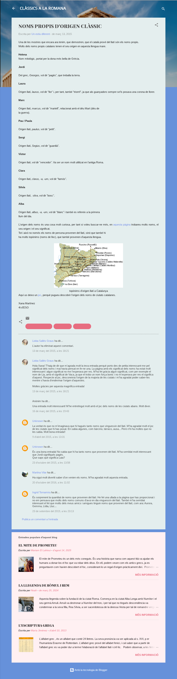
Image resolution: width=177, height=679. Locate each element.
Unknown (37, 420)
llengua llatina (62, 326)
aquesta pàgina (122, 224)
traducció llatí (82, 326)
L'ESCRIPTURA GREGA (36, 625)
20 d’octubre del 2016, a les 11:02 (51, 482)
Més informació (147, 574)
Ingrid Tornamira (41, 492)
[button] (156, 25)
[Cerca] (163, 9)
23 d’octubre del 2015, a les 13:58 (51, 462)
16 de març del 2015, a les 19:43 (50, 411)
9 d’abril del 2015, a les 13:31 (48, 436)
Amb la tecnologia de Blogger (90, 669)
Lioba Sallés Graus (43, 340)
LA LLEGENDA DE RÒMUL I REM (43, 585)
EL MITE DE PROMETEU (37, 545)
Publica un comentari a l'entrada (40, 519)
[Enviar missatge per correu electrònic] (27, 319)
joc (39, 295)
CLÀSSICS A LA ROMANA (43, 8)
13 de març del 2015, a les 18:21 (50, 350)
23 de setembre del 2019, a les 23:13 (53, 511)
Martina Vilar (39, 472)
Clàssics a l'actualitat (39, 326)
